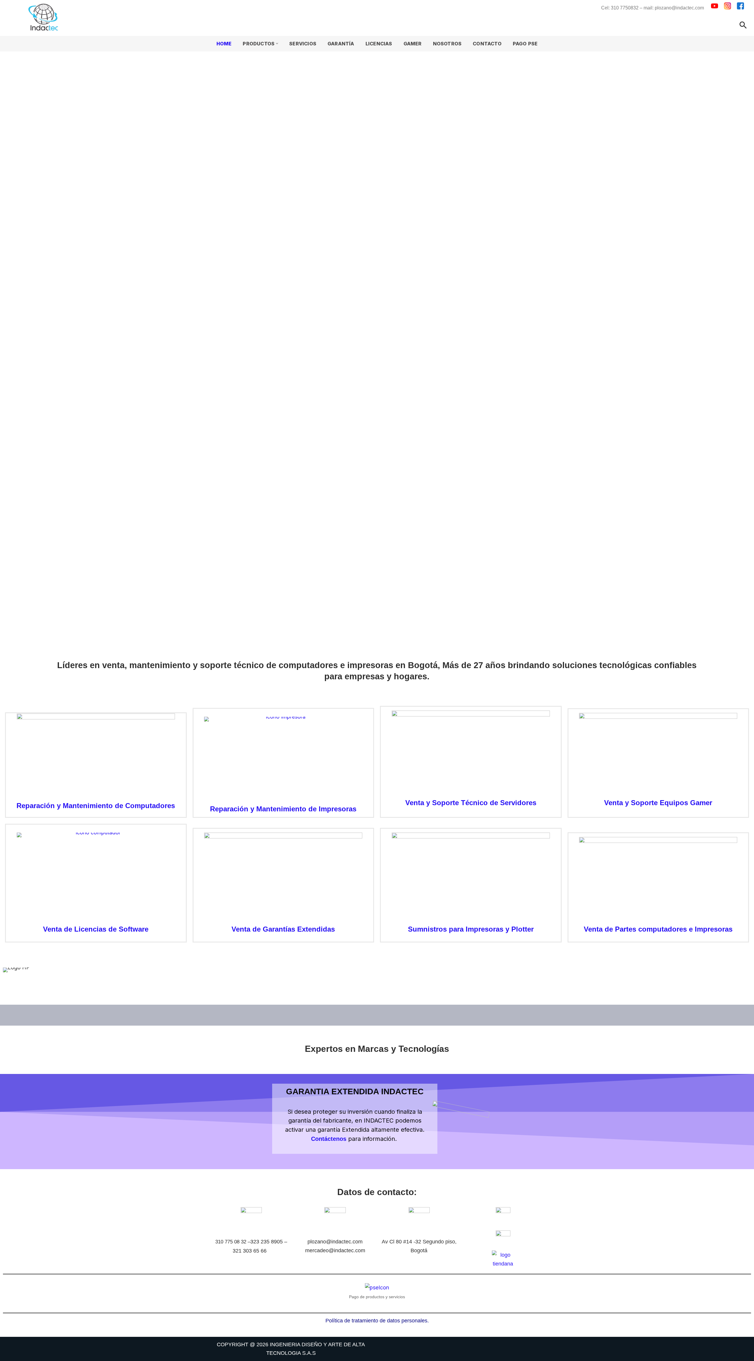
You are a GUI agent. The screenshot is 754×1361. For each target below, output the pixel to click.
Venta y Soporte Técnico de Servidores (470, 803)
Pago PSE (525, 44)
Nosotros (447, 44)
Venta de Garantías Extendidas (283, 929)
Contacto (487, 44)
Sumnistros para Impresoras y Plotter (471, 929)
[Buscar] (743, 25)
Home (224, 44)
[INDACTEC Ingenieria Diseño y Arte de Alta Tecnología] (44, 17)
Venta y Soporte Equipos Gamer (658, 803)
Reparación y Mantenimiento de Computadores (95, 806)
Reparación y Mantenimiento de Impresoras (283, 809)
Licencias (379, 44)
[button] (277, 43)
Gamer (413, 44)
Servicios (302, 44)
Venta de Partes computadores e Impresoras (658, 929)
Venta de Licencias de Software (95, 929)
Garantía (341, 44)
